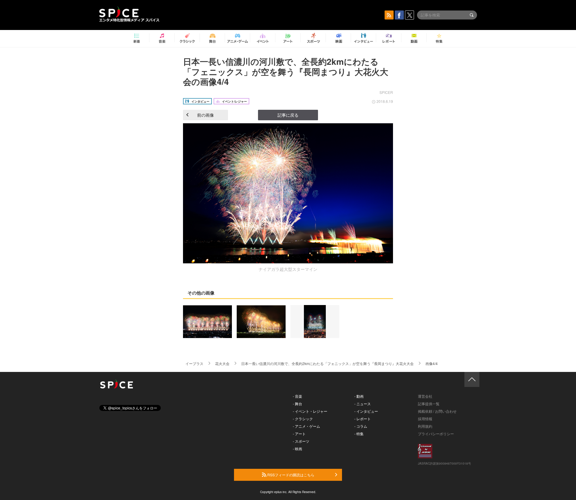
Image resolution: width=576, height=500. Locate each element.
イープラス (194, 363)
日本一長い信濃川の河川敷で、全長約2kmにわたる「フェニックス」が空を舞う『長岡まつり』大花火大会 (327, 363)
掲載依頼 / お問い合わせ (437, 411)
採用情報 (425, 418)
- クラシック (303, 418)
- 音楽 (297, 396)
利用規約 (425, 426)
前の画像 (205, 115)
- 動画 (359, 396)
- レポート (362, 418)
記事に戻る (288, 115)
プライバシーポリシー (436, 433)
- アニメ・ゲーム (306, 426)
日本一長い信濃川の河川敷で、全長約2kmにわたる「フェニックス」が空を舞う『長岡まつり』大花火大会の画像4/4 (285, 71)
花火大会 (222, 363)
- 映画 (297, 448)
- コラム (360, 426)
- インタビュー (366, 411)
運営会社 (425, 396)
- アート (299, 433)
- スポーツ (301, 441)
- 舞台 (297, 403)
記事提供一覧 (429, 403)
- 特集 (359, 433)
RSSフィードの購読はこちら (290, 474)
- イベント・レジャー (310, 411)
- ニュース (362, 403)
